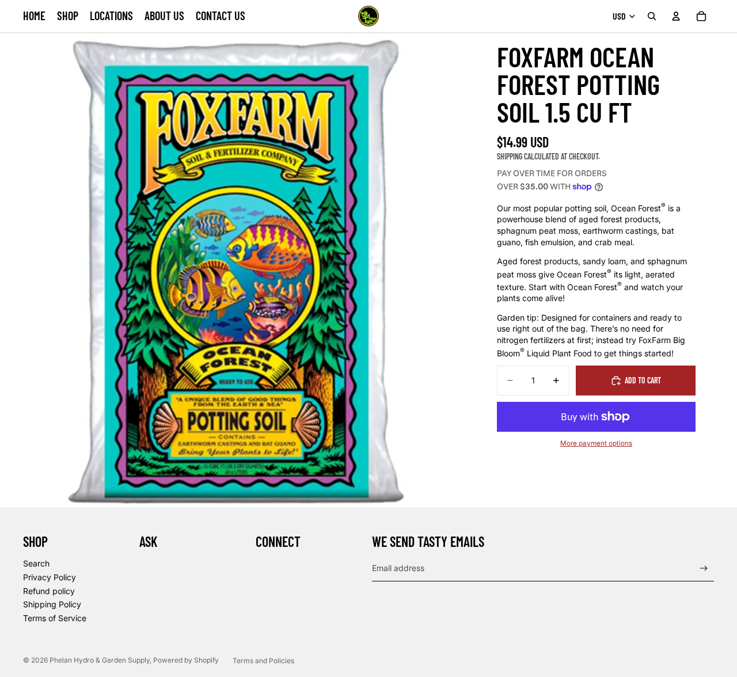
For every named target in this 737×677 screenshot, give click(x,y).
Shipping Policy (52, 604)
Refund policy (49, 591)
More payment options (596, 443)
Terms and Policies (263, 660)
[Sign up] (704, 568)
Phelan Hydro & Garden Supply (100, 660)
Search (36, 563)
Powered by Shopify (186, 660)
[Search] (651, 16)
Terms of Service (54, 618)
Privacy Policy (49, 577)
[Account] (676, 16)
